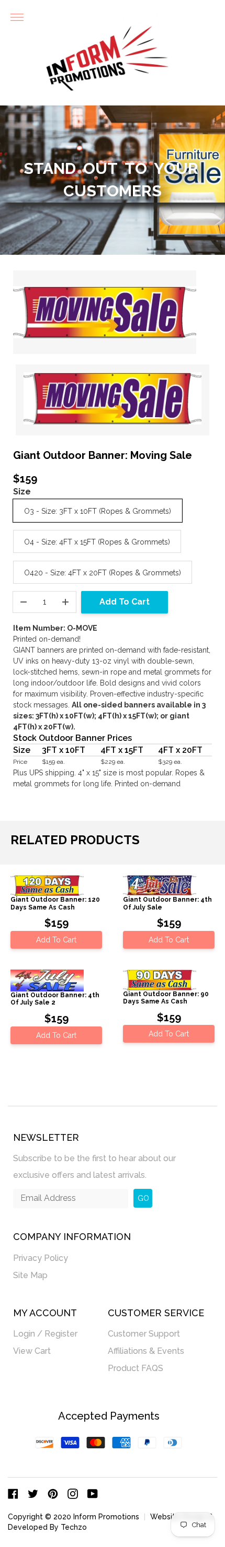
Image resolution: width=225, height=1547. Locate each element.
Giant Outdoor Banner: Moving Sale (102, 455)
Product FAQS (135, 1368)
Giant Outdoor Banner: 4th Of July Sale (167, 903)
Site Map (30, 1275)
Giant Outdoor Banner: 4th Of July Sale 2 (54, 998)
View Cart (32, 1351)
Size (22, 492)
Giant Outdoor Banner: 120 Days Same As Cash (55, 903)
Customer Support (144, 1334)
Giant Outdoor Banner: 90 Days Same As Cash (166, 997)
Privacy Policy (40, 1258)
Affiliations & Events (146, 1351)
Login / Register (45, 1334)
